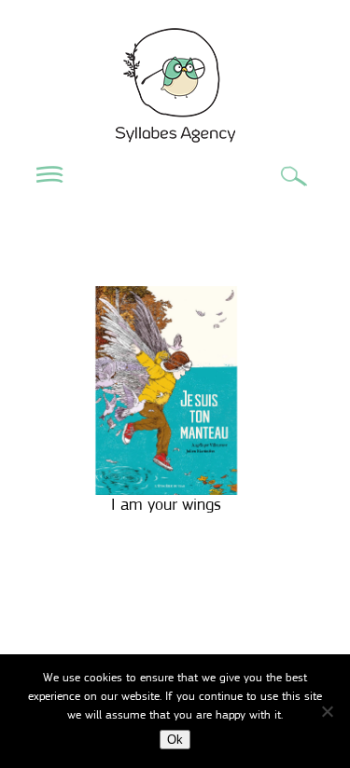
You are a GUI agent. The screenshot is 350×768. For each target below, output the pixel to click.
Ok (175, 740)
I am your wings (166, 504)
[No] (326, 711)
